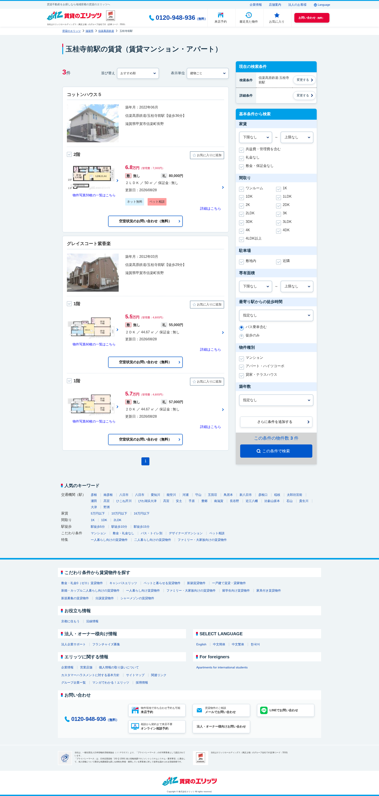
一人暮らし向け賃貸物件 (143, 590)
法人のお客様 (297, 4)
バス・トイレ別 (151, 533)
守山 (198, 494)
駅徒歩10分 (119, 526)
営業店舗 (86, 667)
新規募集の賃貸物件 (75, 598)
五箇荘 (212, 494)
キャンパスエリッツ (123, 583)
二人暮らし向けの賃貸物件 (152, 539)
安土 (179, 501)
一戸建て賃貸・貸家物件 (229, 583)
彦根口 (263, 494)
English (201, 644)
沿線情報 (92, 621)
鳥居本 (228, 494)
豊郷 (204, 501)
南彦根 (108, 494)
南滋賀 (218, 501)
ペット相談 (217, 533)
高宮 (107, 501)
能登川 (171, 494)
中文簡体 (219, 644)
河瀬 (185, 494)
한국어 (255, 644)
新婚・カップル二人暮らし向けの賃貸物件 (90, 590)
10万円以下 (119, 513)
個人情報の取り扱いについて (119, 667)
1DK (104, 520)
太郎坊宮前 (294, 494)
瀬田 (94, 501)
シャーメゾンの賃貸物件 (137, 598)
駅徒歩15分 (142, 526)
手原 (192, 501)
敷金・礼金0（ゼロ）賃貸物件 (82, 583)
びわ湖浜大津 (147, 501)
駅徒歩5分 (98, 526)
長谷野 (234, 501)
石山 (289, 501)
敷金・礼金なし (123, 533)
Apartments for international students (222, 667)
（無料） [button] (311, 17)
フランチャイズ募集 (106, 644)
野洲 (107, 507)
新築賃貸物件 (196, 583)
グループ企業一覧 (73, 682)
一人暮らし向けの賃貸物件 (109, 539)
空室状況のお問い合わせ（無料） (145, 221)
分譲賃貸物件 (104, 598)
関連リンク (158, 675)
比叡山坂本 (272, 501)
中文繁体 (238, 644)
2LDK (117, 520)
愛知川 (155, 494)
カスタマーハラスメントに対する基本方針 (90, 675)
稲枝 (277, 494)
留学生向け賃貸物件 (236, 590)
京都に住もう (70, 621)
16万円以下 (142, 513)
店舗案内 (275, 4)
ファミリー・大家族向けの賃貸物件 (202, 539)
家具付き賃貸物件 (268, 590)
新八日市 (246, 494)
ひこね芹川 (124, 501)
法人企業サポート (73, 644)
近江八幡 (252, 501)
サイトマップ (135, 675)
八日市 (124, 494)
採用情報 (142, 682)
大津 (94, 507)
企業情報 (256, 4)
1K (93, 520)
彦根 (94, 494)
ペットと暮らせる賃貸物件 (162, 583)
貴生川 (303, 501)
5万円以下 (98, 513)
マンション (98, 533)
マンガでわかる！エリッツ (110, 682)
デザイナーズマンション (186, 533)
